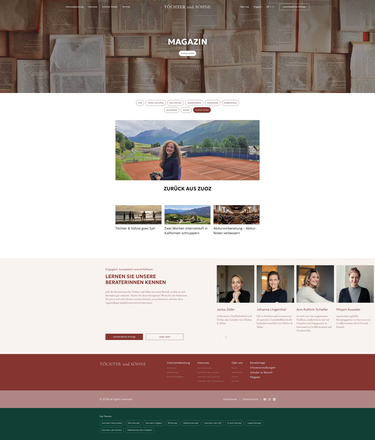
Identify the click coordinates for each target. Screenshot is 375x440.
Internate (92, 6)
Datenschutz (250, 399)
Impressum (230, 399)
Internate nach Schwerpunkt (210, 381)
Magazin (258, 6)
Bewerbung (172, 372)
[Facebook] (265, 399)
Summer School (109, 6)
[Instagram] (269, 399)
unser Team (164, 336)
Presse (235, 376)
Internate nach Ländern (208, 372)
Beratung (171, 368)
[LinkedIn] (274, 399)
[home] (187, 7)
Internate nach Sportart (208, 376)
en (273, 6)
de (267, 6)
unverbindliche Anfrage (294, 6)
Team (234, 368)
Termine (126, 6)
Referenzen (237, 372)
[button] (74, 6)
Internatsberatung (178, 362)
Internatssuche (204, 368)
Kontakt (235, 381)
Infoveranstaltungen (262, 367)
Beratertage (257, 362)
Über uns (244, 6)
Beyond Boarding (175, 376)
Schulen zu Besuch (261, 372)
